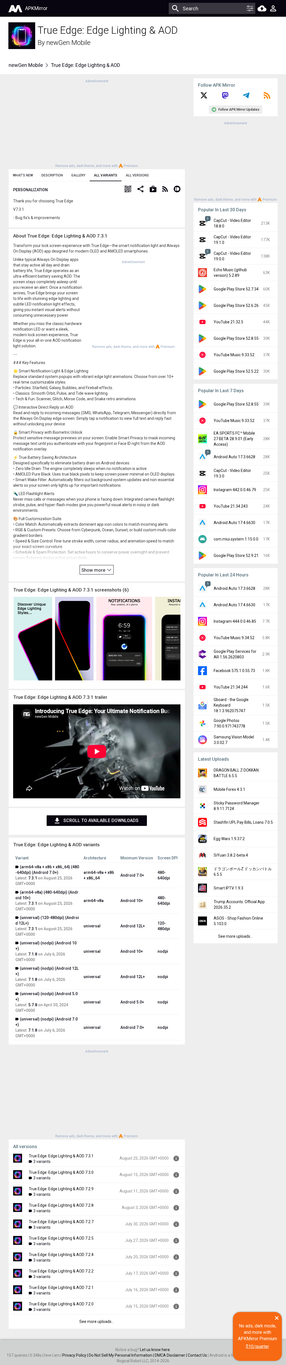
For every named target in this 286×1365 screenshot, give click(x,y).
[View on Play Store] (153, 190)
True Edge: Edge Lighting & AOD (85, 65)
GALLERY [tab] (78, 175)
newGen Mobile (68, 43)
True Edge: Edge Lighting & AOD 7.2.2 (61, 1271)
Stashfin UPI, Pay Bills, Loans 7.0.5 (243, 822)
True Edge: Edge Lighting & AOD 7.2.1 (61, 1287)
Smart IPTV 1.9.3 (228, 888)
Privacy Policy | (75, 1355)
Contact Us (197, 1355)
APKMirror (36, 8)
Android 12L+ (132, 926)
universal (92, 926)
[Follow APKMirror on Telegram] (246, 97)
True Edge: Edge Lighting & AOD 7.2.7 (61, 1221)
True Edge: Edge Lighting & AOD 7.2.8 (61, 1205)
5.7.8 (32, 1005)
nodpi (163, 951)
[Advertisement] (96, 123)
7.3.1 (32, 878)
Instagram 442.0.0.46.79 (235, 490)
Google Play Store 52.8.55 (236, 338)
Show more (93, 570)
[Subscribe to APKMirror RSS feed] (267, 97)
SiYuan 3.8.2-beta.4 (231, 855)
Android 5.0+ (132, 1002)
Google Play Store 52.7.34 (236, 289)
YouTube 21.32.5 (228, 322)
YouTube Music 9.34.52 (234, 638)
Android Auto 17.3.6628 (234, 457)
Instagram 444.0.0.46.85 (235, 621)
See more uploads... (96, 1321)
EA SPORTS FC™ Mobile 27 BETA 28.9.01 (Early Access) (234, 439)
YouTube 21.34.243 (231, 506)
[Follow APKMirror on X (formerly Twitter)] (204, 97)
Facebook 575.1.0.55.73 (234, 670)
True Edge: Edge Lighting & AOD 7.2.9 (61, 1189)
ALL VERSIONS (137, 175)
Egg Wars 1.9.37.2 (229, 839)
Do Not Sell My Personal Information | (122, 1355)
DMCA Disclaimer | (171, 1355)
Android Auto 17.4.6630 (234, 522)
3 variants (42, 1161)
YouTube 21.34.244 (231, 687)
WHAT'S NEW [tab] (23, 175)
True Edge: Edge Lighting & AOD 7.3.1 (61, 1156)
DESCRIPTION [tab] (52, 175)
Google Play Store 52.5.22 (236, 371)
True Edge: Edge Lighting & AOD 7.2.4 (61, 1254)
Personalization (30, 190)
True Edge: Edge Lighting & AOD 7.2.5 (61, 1238)
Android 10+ (131, 900)
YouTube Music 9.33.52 (234, 355)
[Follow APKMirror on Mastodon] (225, 97)
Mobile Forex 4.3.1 (229, 789)
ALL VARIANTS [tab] (105, 175)
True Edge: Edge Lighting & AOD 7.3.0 (61, 1172)
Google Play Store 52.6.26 (236, 305)
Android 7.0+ (132, 875)
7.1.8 (32, 954)
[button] (128, 190)
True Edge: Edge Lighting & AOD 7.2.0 (61, 1304)
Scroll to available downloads (101, 820)
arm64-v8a (94, 900)
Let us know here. (155, 1349)
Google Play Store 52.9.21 (236, 555)
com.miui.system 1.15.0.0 (236, 539)
